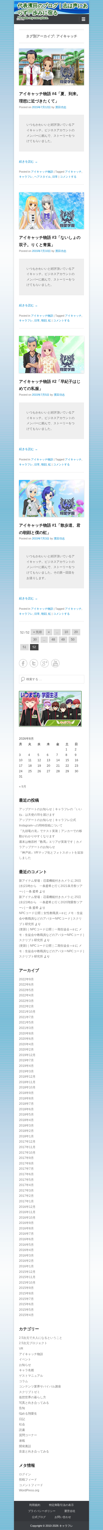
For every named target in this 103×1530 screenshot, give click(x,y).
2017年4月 (26, 1185)
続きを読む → (28, 161)
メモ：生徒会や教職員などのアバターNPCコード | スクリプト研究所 (51, 918)
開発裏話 (25, 1446)
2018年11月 (27, 1082)
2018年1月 (26, 1136)
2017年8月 (26, 1163)
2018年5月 (26, 1114)
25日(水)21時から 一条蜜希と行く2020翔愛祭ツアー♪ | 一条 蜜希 (50, 902)
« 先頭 (37, 632)
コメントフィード (31, 1485)
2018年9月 (26, 1093)
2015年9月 (26, 1288)
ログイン (25, 1474)
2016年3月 (26, 1255)
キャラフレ (26, 176)
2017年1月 (26, 1201)
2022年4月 (26, 995)
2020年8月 (26, 1033)
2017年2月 (26, 1196)
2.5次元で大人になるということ (40, 1338)
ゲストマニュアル (31, 1375)
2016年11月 (27, 1212)
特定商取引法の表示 (61, 1504)
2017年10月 (27, 1152)
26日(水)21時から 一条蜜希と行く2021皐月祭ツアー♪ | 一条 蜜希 (50, 886)
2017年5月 (26, 1179)
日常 (55, 176)
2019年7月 (26, 1060)
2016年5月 (26, 1244)
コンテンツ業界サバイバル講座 (40, 1386)
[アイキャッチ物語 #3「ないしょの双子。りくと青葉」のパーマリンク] (51, 210)
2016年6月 (26, 1239)
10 (66, 632)
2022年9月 (26, 979)
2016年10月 (27, 1217)
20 (76, 632)
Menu (20, 19)
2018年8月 (26, 1098)
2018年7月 (26, 1103)
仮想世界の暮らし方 (32, 1397)
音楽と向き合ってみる (34, 1451)
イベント (25, 1359)
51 (24, 647)
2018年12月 (27, 1076)
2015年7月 (26, 1299)
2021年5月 (26, 1022)
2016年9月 (26, 1223)
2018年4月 (26, 1120)
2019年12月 (27, 1055)
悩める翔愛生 (28, 1413)
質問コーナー (28, 1435)
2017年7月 (26, 1168)
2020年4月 (26, 1044)
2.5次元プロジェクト (33, 1343)
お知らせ (25, 1365)
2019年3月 (26, 1071)
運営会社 (69, 1510)
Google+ (44, 663)
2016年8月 (26, 1228)
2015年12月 (27, 1272)
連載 (22, 1440)
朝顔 (44, 320)
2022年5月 (26, 990)
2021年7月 (26, 1017)
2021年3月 (26, 1028)
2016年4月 (26, 1250)
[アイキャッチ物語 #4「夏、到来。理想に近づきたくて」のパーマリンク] (51, 66)
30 (35, 639)
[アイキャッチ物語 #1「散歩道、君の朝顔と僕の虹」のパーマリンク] (51, 498)
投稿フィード (28, 1479)
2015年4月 (26, 1315)
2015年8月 (26, 1293)
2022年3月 (26, 1001)
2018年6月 (26, 1109)
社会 (22, 1424)
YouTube (55, 663)
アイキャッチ (73, 171)
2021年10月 (27, 1011)
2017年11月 (27, 1147)
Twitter (34, 663)
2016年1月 (26, 1266)
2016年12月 (27, 1207)
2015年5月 (26, 1309)
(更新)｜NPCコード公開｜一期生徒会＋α (46, 929)
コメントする (68, 176)
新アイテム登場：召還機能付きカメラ (44, 880)
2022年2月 (26, 1006)
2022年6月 (26, 984)
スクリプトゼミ (29, 1392)
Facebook (23, 663)
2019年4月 (26, 1066)
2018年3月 (26, 1125)
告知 (22, 1408)
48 (53, 639)
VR (21, 1348)
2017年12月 (27, 1141)
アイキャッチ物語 (42, 171)
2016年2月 (26, 1261)
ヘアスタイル (42, 176)
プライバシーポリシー (42, 1510)
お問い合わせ (62, 1516)
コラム (23, 1381)
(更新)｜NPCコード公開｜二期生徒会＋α (46, 945)
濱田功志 (60, 107)
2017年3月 (26, 1190)
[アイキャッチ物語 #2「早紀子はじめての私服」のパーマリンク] (51, 354)
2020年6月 (26, 1038)
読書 (22, 1430)
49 (63, 639)
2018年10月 (27, 1087)
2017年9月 (26, 1158)
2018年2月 (26, 1131)
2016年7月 (26, 1233)
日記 (22, 1419)
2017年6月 (26, 1174)
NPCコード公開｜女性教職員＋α (41, 913)
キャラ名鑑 (26, 1370)
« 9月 (22, 786)
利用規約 (34, 1504)
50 (72, 639)
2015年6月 (26, 1304)
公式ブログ (39, 1516)
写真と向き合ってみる (34, 1403)
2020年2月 (26, 1049)
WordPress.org (29, 1490)
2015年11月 (27, 1277)
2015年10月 (27, 1282)
